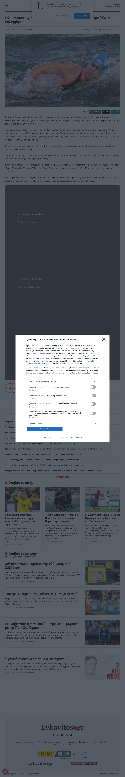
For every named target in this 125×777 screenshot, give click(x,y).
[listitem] (62, 381)
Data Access (62, 437)
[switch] (93, 387)
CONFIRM (44, 429)
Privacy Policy (76, 437)
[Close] (104, 340)
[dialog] (62, 388)
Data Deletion (48, 437)
